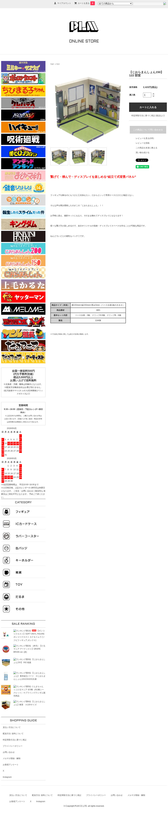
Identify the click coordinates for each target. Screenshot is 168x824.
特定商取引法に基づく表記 (14, 740)
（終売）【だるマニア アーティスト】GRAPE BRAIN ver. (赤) (29, 649)
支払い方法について (12, 727)
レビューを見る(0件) (145, 138)
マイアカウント (64, 3)
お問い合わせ (9, 752)
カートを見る (85, 3)
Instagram (7, 777)
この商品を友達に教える (146, 148)
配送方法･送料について (13, 733)
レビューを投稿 (142, 143)
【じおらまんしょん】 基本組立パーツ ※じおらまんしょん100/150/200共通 (29, 676)
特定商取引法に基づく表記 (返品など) (148, 115)
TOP (52, 64)
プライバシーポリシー (12, 746)
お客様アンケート (11, 765)
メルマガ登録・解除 (12, 758)
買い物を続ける (142, 152)
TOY (58, 64)
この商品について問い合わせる (148, 130)
